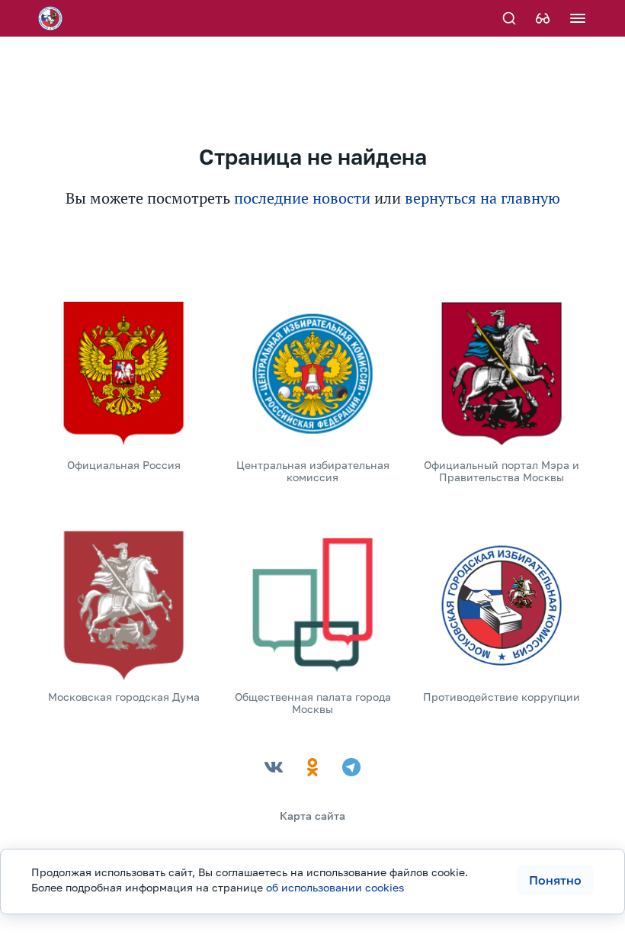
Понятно (555, 880)
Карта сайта (312, 815)
